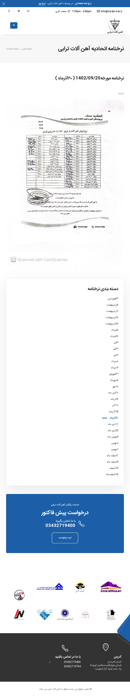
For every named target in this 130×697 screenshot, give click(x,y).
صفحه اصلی (27, 49)
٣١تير (115, 349)
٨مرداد (114, 361)
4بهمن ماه (112, 437)
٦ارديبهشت (112, 311)
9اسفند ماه (112, 462)
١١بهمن (114, 449)
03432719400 (60, 525)
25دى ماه (113, 430)
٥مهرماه (114, 380)
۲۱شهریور (113, 374)
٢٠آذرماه (114, 418)
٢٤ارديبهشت (111, 324)
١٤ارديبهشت (112, 317)
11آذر (115, 405)
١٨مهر (115, 386)
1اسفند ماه (112, 456)
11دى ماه (113, 424)
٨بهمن (114, 443)
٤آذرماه (114, 399)
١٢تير (116, 355)
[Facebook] (9, 11)
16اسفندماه (112, 474)
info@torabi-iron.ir (111, 12)
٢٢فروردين (113, 299)
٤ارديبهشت (112, 305)
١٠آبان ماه (113, 393)
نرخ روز (42, 4)
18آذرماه (113, 412)
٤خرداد (114, 330)
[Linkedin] (28, 11)
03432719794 (72, 666)
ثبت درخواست (65, 538)
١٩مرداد (114, 368)
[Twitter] (18, 11)
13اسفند (113, 468)
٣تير (116, 343)
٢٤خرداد (114, 336)
